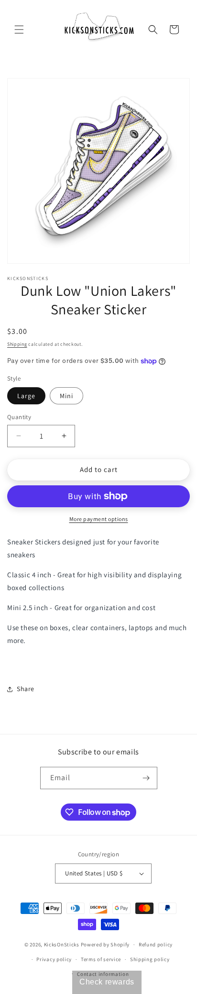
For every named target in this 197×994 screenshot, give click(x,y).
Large (26, 396)
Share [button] (25, 688)
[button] (19, 29)
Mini (66, 396)
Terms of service (101, 959)
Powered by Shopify (105, 944)
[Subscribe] (146, 778)
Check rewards (106, 982)
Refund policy (156, 944)
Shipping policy (150, 959)
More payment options (98, 518)
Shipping (17, 344)
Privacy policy (54, 959)
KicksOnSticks (61, 944)
